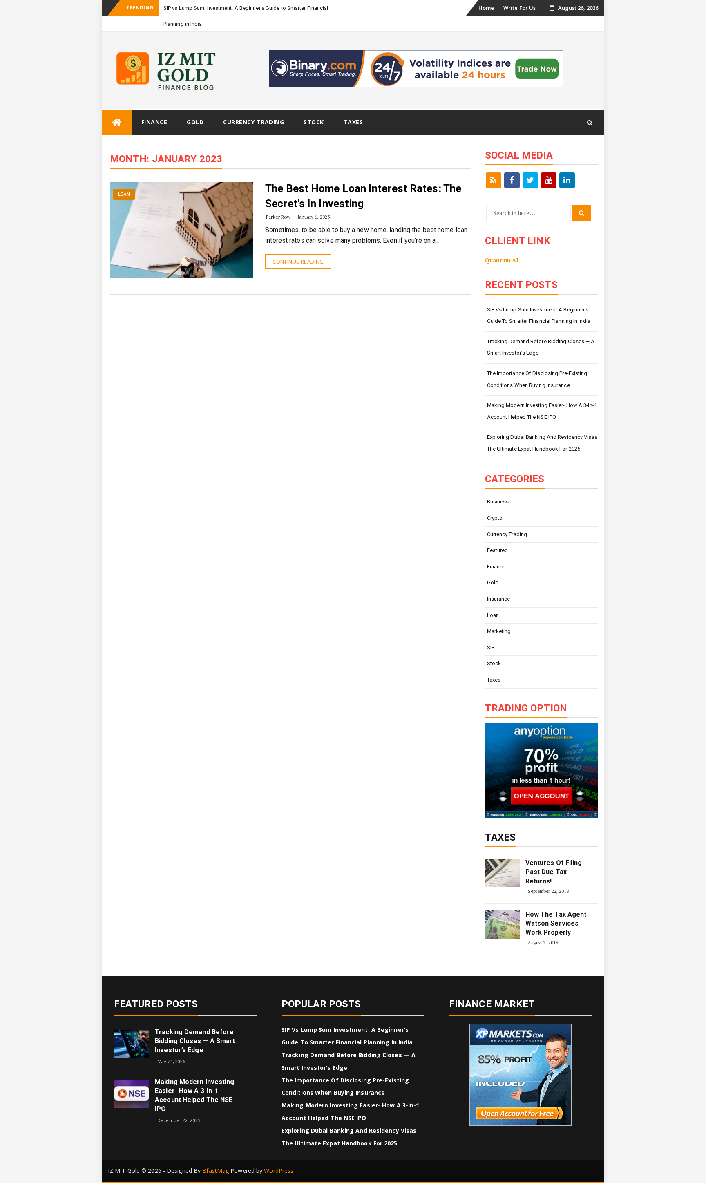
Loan (124, 194)
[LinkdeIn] (567, 180)
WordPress (278, 1170)
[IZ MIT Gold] (117, 122)
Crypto (495, 518)
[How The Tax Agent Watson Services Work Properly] (502, 924)
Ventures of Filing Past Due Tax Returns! (553, 872)
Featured (497, 550)
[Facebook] (512, 180)
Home (486, 7)
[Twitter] (530, 180)
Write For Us (519, 7)
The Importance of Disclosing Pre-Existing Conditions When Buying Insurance (537, 379)
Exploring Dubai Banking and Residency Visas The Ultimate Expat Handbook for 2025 (542, 443)
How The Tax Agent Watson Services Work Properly (556, 923)
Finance (154, 122)
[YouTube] (548, 180)
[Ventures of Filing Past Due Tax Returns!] (502, 873)
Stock (314, 122)
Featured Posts (156, 1004)
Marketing (499, 631)
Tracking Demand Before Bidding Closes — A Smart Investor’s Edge (541, 347)
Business (498, 502)
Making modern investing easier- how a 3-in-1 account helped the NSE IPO (542, 411)
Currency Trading (253, 122)
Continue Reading (298, 261)
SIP (490, 647)
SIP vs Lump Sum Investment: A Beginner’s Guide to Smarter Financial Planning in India (538, 315)
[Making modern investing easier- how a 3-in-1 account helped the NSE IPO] (131, 1093)
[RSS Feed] (493, 180)
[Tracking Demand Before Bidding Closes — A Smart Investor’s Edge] (131, 1043)
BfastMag (215, 1170)
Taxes (353, 122)
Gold (195, 122)
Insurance (498, 599)
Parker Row (278, 217)
